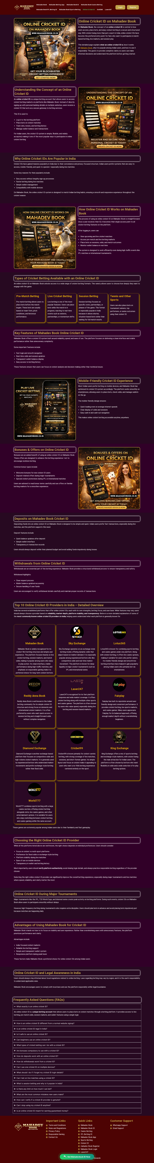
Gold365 (100, 9)
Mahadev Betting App (56, 5)
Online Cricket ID (89, 9)
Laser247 (108, 9)
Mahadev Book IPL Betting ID (46, 9)
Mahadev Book (41, 5)
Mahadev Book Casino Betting (91, 5)
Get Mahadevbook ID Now (78, 1155)
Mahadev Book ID (73, 5)
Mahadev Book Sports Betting (69, 9)
